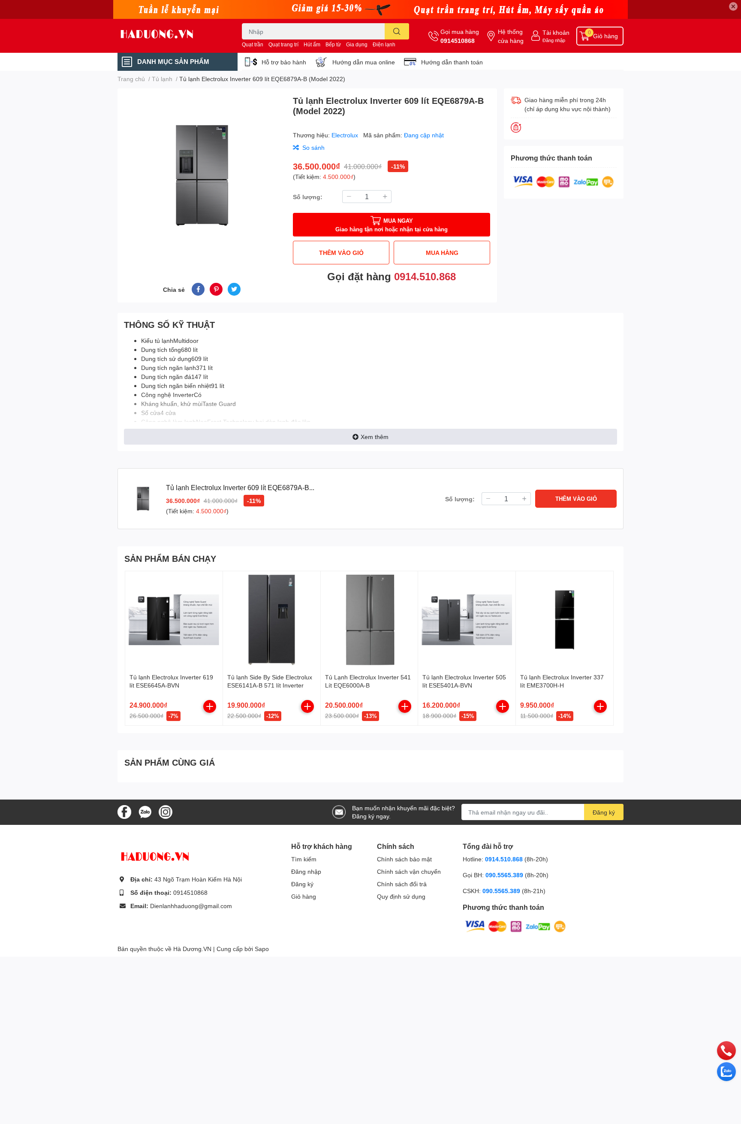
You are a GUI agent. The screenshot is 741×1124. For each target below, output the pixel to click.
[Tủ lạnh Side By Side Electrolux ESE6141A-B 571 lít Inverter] (271, 620)
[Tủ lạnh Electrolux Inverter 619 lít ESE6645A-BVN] (174, 620)
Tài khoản (555, 32)
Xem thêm (375, 436)
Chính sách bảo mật (404, 859)
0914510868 (457, 40)
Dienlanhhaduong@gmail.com (191, 905)
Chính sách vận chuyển (409, 871)
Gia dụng (356, 44)
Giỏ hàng (303, 896)
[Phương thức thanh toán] (563, 181)
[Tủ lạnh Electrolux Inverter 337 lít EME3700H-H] (564, 620)
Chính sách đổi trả (402, 884)
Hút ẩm (312, 44)
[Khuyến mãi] (370, 9)
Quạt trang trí (283, 44)
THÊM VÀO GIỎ (341, 252)
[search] (397, 31)
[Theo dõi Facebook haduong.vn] (124, 811)
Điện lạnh (384, 44)
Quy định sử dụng (401, 896)
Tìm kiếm (303, 859)
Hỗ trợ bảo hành (284, 62)
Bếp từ (333, 44)
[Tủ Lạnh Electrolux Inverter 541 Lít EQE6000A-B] (369, 620)
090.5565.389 (505, 875)
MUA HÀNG (442, 252)
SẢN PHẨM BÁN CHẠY (170, 558)
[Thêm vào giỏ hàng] (209, 706)
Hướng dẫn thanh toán (452, 62)
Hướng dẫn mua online (363, 62)
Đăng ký (604, 812)
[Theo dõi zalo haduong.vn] (145, 811)
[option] (202, 175)
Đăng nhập (553, 40)
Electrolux (345, 135)
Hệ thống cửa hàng (511, 36)
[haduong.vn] (170, 35)
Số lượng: (307, 196)
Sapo (262, 948)
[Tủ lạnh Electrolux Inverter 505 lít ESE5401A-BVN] (467, 620)
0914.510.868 (425, 276)
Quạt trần (252, 44)
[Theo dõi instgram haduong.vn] (165, 811)
